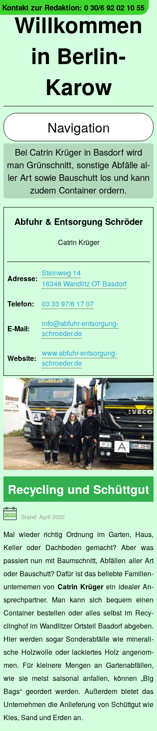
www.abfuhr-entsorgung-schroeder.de (79, 358)
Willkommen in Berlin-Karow (78, 55)
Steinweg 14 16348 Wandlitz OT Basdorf (84, 278)
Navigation (79, 127)
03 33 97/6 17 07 (68, 304)
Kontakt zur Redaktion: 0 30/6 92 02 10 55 (73, 7)
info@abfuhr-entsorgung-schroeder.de (80, 328)
